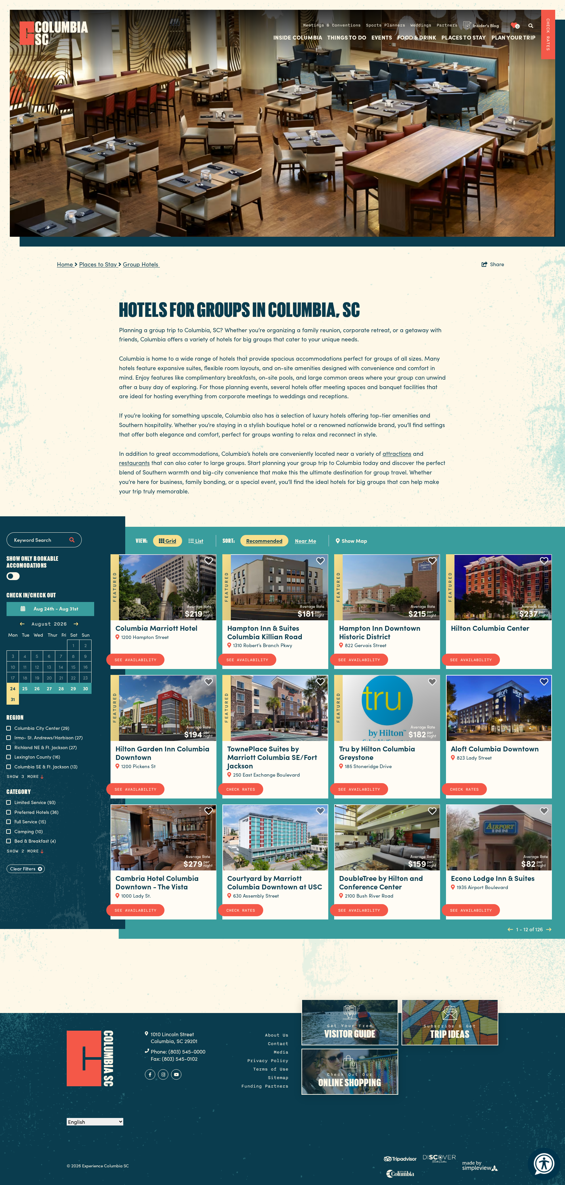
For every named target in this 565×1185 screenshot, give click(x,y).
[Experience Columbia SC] (90, 1059)
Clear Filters (22, 868)
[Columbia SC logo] (54, 33)
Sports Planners (385, 25)
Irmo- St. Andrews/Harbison (48, 737)
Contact (278, 1043)
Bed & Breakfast (35, 841)
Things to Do (346, 37)
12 (37, 667)
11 (24, 667)
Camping (28, 831)
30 (85, 688)
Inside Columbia (297, 37)
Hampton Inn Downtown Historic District (379, 632)
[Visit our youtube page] (176, 1074)
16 (85, 667)
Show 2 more (23, 851)
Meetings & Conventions (332, 25)
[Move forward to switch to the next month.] (76, 623)
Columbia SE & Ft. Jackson (45, 766)
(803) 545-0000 (186, 1051)
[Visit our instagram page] (163, 1074)
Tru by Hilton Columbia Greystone (377, 752)
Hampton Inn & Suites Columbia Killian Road (264, 632)
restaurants (134, 463)
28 (61, 688)
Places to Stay (463, 37)
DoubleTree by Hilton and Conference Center (381, 882)
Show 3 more (23, 776)
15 (73, 667)
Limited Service (35, 802)
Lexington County (37, 757)
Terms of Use (270, 1069)
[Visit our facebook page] (150, 1074)
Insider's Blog (486, 25)
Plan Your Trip (513, 37)
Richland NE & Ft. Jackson (45, 747)
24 (12, 688)
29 (73, 688)
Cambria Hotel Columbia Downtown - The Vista (157, 882)
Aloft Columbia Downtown (495, 748)
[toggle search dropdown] (531, 26)
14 (61, 667)
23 (85, 678)
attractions (397, 453)
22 (73, 678)
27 (49, 688)
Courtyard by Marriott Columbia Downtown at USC (274, 882)
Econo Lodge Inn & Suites (493, 878)
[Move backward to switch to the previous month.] (22, 623)
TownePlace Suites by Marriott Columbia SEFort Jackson (272, 756)
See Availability (135, 660)
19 (37, 678)
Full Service (30, 821)
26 (37, 688)
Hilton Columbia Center (490, 628)
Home (66, 264)
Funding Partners (264, 1086)
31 (13, 699)
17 (13, 678)
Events (381, 37)
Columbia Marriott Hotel (156, 628)
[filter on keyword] (72, 539)
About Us (276, 1035)
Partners (447, 25)
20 (49, 678)
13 (49, 667)
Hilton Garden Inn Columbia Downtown (162, 752)
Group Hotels (141, 264)
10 (13, 667)
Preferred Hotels (36, 812)
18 (25, 678)
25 (24, 688)
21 (61, 678)
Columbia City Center (41, 728)
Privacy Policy (267, 1060)
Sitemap (278, 1077)
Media (281, 1052)
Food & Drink (416, 37)
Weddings (420, 25)
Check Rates (548, 34)
